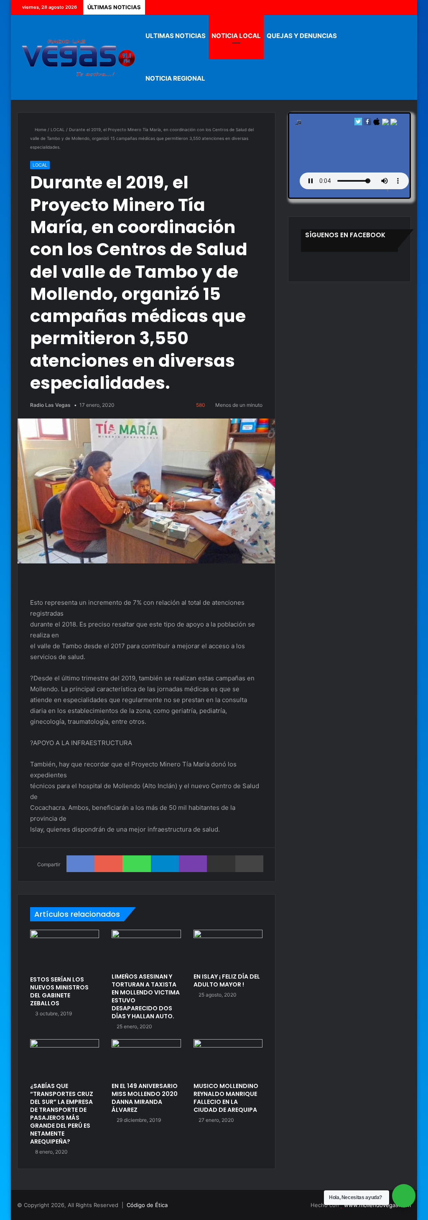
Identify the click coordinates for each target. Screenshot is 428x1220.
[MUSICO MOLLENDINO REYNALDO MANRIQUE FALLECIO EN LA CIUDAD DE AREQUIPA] (228, 1058)
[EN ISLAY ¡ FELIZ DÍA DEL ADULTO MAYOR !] (228, 949)
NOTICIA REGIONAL (175, 78)
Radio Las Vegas (50, 405)
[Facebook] (367, 7)
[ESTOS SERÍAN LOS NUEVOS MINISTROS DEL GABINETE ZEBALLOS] (64, 950)
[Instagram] (404, 7)
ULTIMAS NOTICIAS (175, 36)
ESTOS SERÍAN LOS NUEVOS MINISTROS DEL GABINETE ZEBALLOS (59, 991)
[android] (393, 123)
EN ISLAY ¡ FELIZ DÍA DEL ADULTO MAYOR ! (227, 980)
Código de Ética (147, 1205)
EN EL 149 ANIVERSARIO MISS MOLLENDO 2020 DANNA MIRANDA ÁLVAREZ (145, 1098)
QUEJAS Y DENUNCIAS (302, 36)
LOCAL (58, 129)
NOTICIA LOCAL (236, 36)
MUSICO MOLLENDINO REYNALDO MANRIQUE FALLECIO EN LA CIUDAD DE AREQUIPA (226, 1098)
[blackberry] (385, 123)
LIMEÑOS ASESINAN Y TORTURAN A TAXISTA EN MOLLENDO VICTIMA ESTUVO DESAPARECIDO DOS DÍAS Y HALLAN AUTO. (146, 996)
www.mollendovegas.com (377, 1205)
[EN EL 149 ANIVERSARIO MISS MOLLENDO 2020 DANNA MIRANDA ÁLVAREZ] (146, 1058)
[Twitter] (379, 7)
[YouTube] (392, 7)
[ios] (376, 123)
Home (39, 129)
